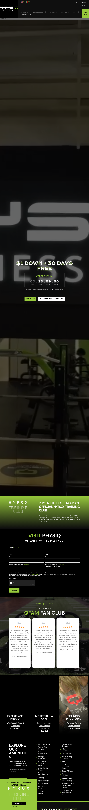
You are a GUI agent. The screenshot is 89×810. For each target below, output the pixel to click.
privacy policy (34, 574)
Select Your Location (19, 564)
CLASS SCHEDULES (38, 12)
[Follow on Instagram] (69, 2)
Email (13, 557)
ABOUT (75, 12)
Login (84, 5)
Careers (83, 2)
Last (46, 554)
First (10, 554)
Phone (50, 557)
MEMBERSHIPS (25, 15)
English (58, 566)
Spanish (49, 566)
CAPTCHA (12, 578)
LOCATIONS (24, 12)
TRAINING (52, 12)
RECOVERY (64, 12)
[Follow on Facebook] (66, 2)
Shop (77, 2)
